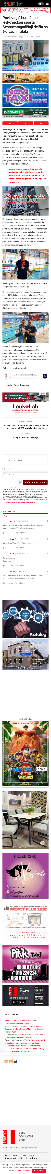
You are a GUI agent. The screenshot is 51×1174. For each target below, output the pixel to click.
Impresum (14, 1155)
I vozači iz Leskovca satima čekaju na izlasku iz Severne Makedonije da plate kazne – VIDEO (24, 1029)
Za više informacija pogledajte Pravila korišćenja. (19, 502)
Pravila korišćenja (28, 1155)
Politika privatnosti (9, 1158)
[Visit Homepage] (12, 3)
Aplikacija (33, 1158)
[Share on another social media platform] (41, 123)
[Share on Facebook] (10, 123)
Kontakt (5, 1155)
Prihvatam (39, 1171)
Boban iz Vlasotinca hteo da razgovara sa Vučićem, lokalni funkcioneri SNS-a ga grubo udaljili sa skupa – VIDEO (25, 1048)
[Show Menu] (47, 3)
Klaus (7, 1021)
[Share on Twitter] (25, 123)
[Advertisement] (25, 1094)
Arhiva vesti (23, 1158)
